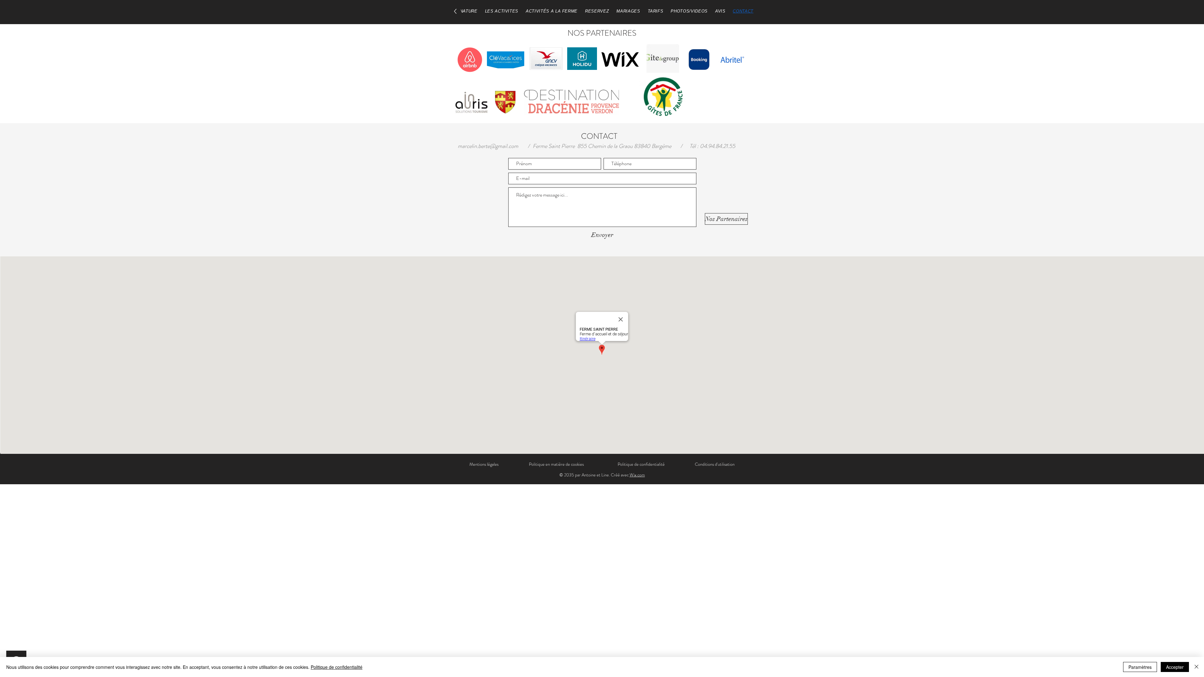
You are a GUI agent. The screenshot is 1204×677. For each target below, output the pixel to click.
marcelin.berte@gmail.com (488, 146)
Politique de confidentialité (336, 667)
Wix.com (637, 475)
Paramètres (1140, 667)
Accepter (1175, 667)
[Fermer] (1196, 667)
